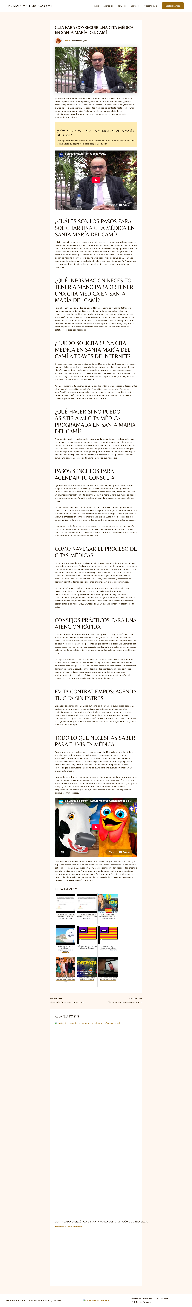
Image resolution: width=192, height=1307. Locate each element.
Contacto (135, 6)
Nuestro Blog (150, 6)
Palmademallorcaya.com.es (32, 6)
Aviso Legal (162, 1298)
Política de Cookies (141, 1302)
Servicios (122, 6)
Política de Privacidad (141, 1298)
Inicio (96, 6)
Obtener (78, 1226)
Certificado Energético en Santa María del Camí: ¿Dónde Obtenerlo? (101, 1221)
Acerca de (108, 6)
